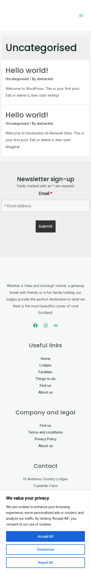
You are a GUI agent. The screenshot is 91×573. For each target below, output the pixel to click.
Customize (45, 549)
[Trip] (56, 325)
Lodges (45, 365)
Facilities (45, 372)
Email (45, 193)
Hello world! (27, 70)
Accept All (45, 536)
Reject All (45, 563)
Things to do (45, 379)
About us (45, 392)
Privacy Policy (46, 439)
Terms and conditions (45, 432)
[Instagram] (45, 325)
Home (45, 358)
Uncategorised (17, 79)
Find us (45, 385)
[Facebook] (35, 325)
